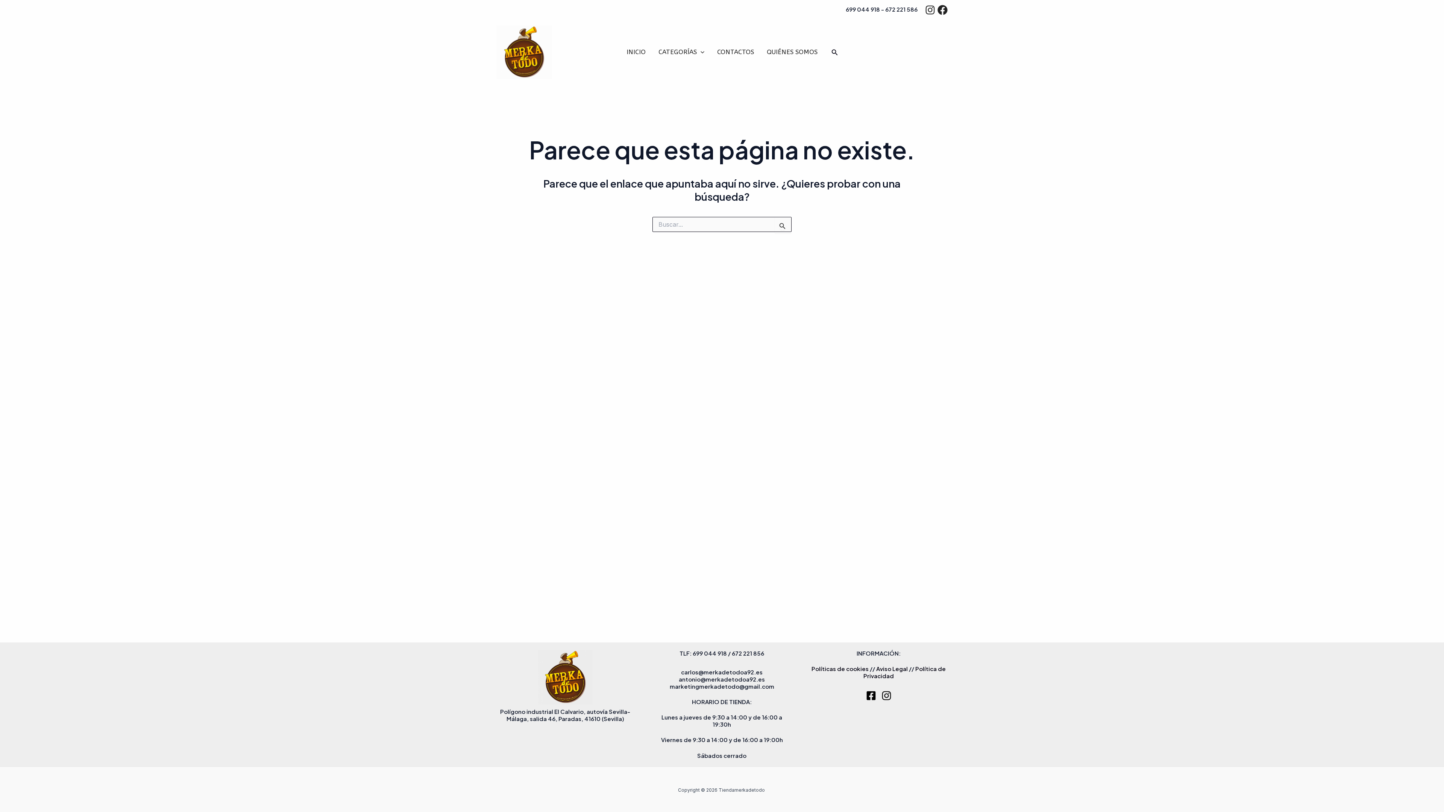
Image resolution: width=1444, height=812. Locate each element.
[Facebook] (942, 10)
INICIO (636, 52)
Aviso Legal (892, 668)
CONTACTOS (735, 52)
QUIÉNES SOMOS (792, 52)
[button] (700, 52)
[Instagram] (930, 10)
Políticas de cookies (840, 668)
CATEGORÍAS (677, 52)
